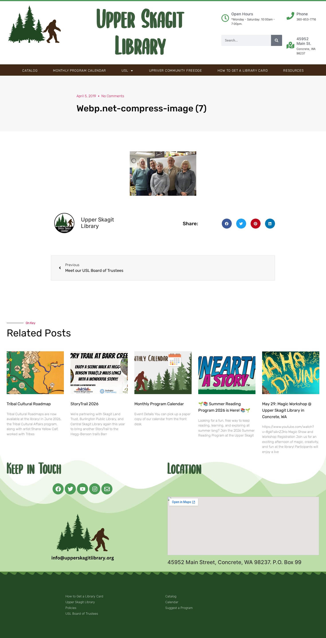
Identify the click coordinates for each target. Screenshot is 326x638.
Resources (293, 71)
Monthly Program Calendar (79, 71)
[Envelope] (106, 488)
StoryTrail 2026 (84, 403)
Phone (302, 14)
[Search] (276, 40)
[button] (227, 224)
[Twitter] (70, 488)
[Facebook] (58, 488)
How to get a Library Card (243, 71)
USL (125, 71)
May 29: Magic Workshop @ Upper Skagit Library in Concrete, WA (286, 410)
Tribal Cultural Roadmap (29, 403)
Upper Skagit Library (140, 32)
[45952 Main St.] (290, 45)
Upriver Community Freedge (175, 71)
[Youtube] (82, 488)
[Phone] (290, 16)
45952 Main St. (304, 41)
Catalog (29, 71)
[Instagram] (94, 488)
